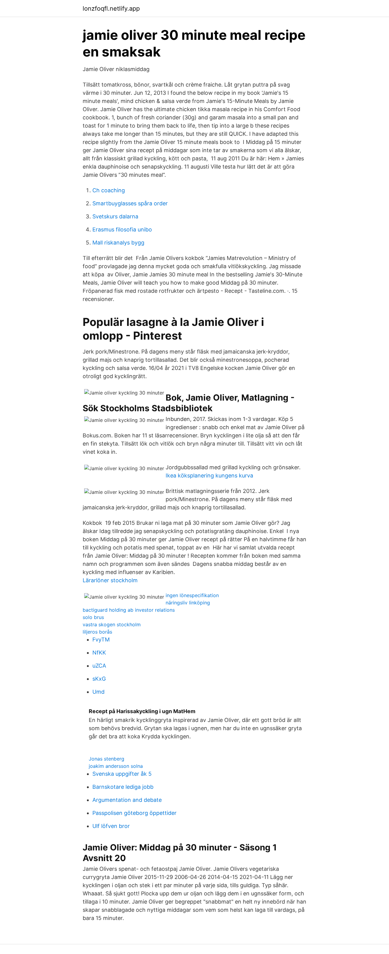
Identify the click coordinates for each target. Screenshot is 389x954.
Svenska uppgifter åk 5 (122, 774)
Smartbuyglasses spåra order (130, 203)
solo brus (93, 617)
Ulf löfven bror (111, 826)
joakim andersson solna (116, 766)
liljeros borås (97, 632)
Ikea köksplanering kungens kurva (209, 475)
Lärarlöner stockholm (110, 580)
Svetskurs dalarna (115, 216)
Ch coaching (108, 190)
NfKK (99, 652)
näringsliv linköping (188, 603)
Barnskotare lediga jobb (122, 787)
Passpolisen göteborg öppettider (134, 813)
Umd (98, 692)
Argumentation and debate (127, 800)
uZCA (99, 665)
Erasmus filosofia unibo (122, 229)
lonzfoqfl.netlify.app (111, 8)
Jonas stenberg (106, 759)
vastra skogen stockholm (112, 624)
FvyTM (101, 639)
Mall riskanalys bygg (118, 242)
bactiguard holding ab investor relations (129, 610)
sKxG (99, 678)
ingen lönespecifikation (192, 595)
